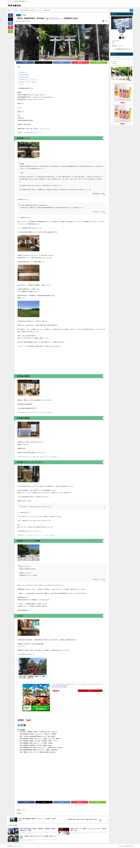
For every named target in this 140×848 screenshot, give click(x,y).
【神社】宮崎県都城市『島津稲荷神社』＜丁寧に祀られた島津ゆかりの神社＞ (35, 745)
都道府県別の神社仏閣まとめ (26, 654)
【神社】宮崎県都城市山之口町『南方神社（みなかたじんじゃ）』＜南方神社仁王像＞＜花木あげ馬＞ (41, 747)
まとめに (21, 84)
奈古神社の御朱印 (24, 74)
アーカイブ (114, 61)
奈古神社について (24, 72)
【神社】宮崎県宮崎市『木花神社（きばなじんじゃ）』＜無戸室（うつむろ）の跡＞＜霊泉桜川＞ (40, 738)
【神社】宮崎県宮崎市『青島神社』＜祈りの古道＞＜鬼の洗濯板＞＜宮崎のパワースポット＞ (39, 740)
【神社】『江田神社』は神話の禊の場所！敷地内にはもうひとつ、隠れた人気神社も (37, 736)
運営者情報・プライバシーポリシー (15, 846)
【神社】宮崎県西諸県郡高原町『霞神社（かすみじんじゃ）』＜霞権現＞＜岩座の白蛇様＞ (38, 749)
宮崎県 (24, 15)
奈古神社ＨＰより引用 (98, 211)
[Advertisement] (62, 361)
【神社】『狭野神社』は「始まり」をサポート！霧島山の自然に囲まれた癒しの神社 (37, 752)
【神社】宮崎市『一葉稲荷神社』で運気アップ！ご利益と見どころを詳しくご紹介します (38, 731)
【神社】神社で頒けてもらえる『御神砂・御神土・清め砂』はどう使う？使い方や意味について (39, 456)
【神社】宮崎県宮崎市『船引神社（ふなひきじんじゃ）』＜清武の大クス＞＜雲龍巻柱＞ (38, 734)
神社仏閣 (18, 15)
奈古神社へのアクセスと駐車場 (27, 82)
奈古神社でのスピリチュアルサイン (28, 79)
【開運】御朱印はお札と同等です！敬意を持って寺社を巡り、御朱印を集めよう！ (36, 412)
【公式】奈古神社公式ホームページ (32, 132)
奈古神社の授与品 (24, 77)
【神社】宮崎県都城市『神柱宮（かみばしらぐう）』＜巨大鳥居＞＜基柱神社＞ (36, 743)
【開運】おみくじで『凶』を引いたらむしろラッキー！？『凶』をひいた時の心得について (38, 535)
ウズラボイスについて (122, 49)
